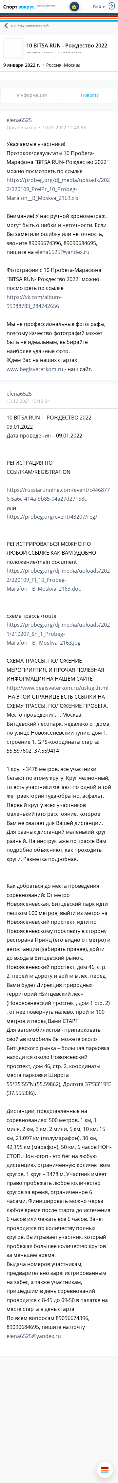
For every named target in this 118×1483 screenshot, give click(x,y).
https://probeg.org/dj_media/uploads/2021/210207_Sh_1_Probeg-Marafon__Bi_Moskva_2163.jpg (58, 633)
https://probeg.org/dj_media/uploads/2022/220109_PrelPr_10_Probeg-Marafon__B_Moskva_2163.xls (58, 189)
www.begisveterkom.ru (35, 369)
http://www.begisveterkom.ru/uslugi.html (57, 687)
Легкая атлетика (46, 5)
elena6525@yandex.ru (62, 252)
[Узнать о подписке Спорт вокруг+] (74, 6)
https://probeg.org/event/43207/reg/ (52, 516)
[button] (105, 1470)
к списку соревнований (30, 25)
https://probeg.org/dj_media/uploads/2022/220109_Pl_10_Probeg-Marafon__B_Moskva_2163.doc (58, 579)
